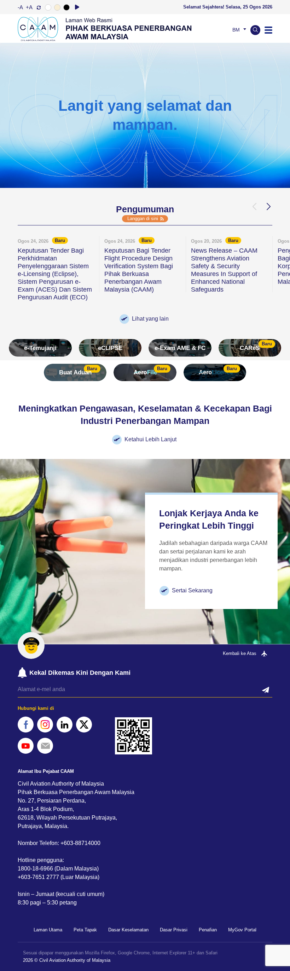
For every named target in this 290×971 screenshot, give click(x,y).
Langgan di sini (142, 218)
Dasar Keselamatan (128, 929)
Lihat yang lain (150, 319)
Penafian (208, 929)
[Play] (77, 7)
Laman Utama (48, 929)
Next (268, 206)
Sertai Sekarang (192, 590)
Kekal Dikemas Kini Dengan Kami (79, 672)
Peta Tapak (85, 929)
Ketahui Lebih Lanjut (150, 439)
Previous (254, 206)
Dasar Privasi (173, 929)
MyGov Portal (242, 929)
